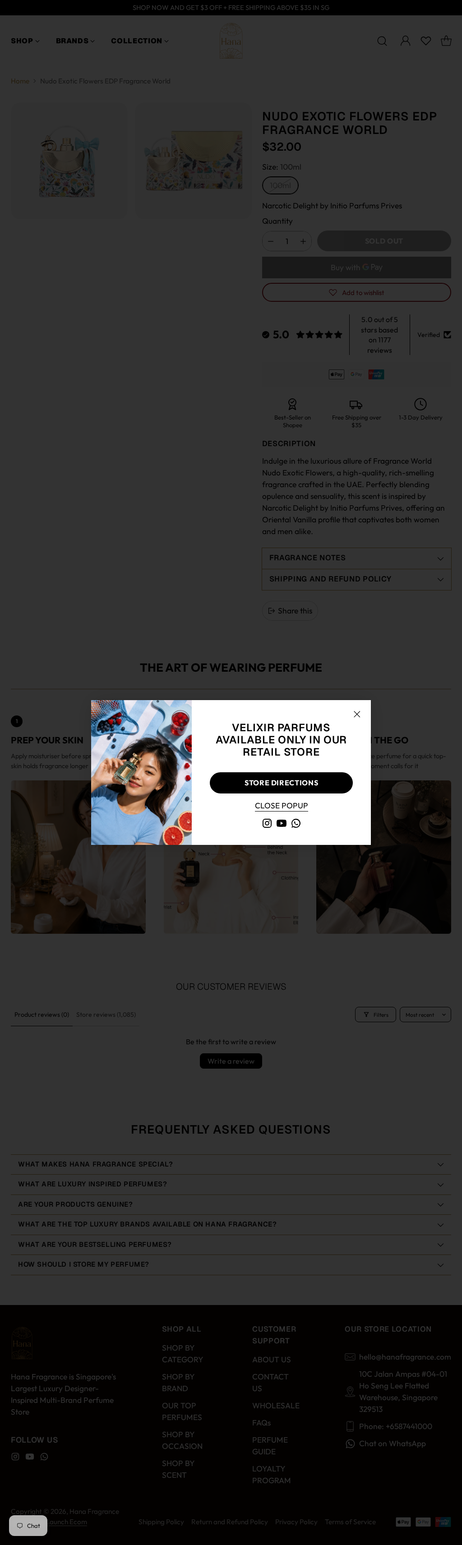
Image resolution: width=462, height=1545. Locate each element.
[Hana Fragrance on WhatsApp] (296, 825)
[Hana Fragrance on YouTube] (281, 825)
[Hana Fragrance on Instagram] (267, 825)
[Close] (356, 714)
